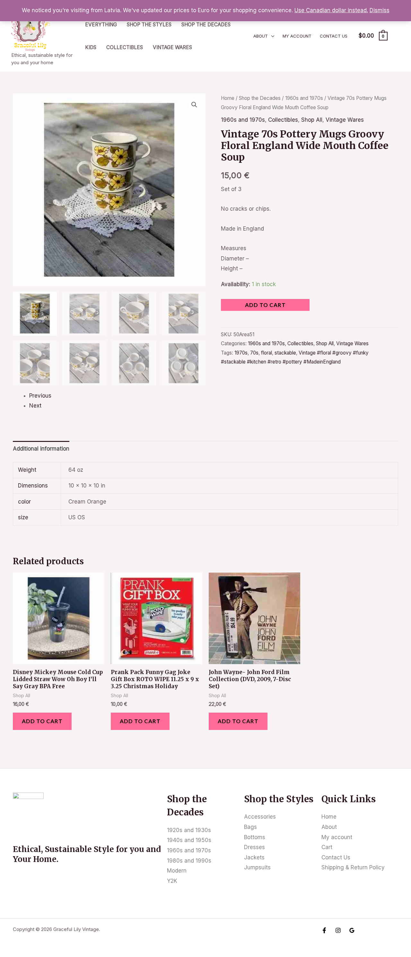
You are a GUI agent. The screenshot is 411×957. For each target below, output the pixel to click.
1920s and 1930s (189, 830)
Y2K (172, 881)
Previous (40, 395)
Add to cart (265, 305)
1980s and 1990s (189, 860)
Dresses (254, 847)
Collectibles (124, 47)
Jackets (254, 857)
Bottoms (254, 837)
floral (266, 353)
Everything (101, 25)
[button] (194, 104)
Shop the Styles (149, 25)
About (260, 36)
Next (35, 405)
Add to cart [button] (42, 721)
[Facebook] (324, 930)
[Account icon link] (397, 36)
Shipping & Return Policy (353, 867)
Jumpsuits (257, 867)
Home (227, 98)
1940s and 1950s (189, 840)
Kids (90, 47)
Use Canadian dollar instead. (331, 10)
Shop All (311, 120)
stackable (285, 353)
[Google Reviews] (352, 930)
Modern (177, 870)
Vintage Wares (172, 47)
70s (254, 353)
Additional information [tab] (41, 448)
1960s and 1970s (304, 98)
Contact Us (333, 36)
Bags (250, 827)
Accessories (260, 816)
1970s (241, 353)
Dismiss (379, 10)
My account (297, 36)
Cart (326, 847)
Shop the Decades (206, 25)
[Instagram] (338, 930)
